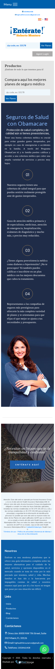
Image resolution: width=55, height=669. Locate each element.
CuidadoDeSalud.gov (34, 527)
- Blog (7, 613)
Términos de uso (10, 532)
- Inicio (8, 603)
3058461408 (28, 12)
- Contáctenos (12, 618)
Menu (8, 4)
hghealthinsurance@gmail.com (28, 15)
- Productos (10, 608)
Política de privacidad (25, 532)
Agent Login (42, 54)
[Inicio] (27, 31)
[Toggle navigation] (15, 4)
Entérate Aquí (27, 464)
